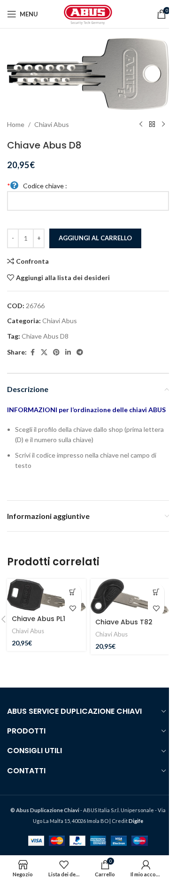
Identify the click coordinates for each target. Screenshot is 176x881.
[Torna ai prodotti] (152, 124)
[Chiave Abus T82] (130, 596)
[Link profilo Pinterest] (56, 352)
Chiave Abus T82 (124, 622)
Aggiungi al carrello (95, 238)
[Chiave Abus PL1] (46, 595)
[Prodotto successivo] (163, 124)
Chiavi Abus (51, 124)
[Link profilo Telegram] (80, 352)
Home (15, 124)
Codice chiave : (37, 186)
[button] (73, 592)
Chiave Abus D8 (45, 336)
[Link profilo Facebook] (32, 352)
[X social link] (44, 352)
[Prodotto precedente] (140, 124)
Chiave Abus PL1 (38, 618)
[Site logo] (88, 13)
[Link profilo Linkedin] (68, 352)
